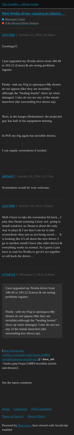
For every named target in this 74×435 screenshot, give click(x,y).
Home (6, 409)
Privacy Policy (37, 416)
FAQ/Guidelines (41, 409)
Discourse (24, 425)
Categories (20, 409)
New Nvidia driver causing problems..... (33, 13)
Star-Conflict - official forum (20, 4)
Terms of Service (13, 416)
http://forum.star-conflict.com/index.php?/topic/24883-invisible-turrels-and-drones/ (26, 355)
